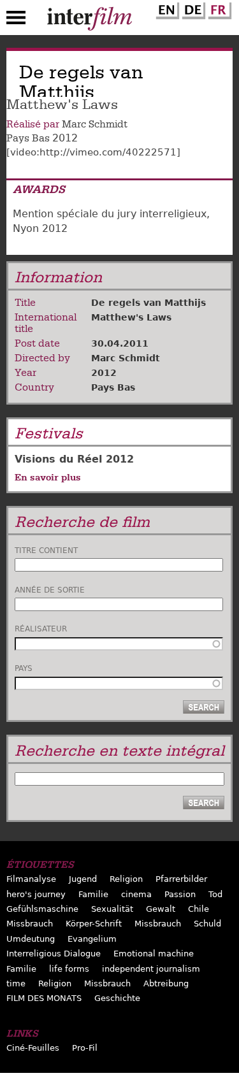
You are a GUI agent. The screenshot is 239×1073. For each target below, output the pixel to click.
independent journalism (151, 969)
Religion (126, 879)
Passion (180, 894)
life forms (69, 969)
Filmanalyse (31, 879)
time (15, 983)
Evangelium (92, 939)
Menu (15, 20)
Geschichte (117, 998)
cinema (136, 894)
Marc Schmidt (94, 124)
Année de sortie (50, 590)
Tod (215, 894)
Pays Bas (28, 138)
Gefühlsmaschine (42, 909)
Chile (198, 909)
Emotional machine (153, 953)
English (165, 8)
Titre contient (46, 550)
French (217, 8)
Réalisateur (41, 628)
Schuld (207, 923)
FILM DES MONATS (44, 998)
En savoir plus (48, 477)
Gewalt (160, 909)
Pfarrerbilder (181, 879)
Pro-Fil (85, 1048)
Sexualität (112, 909)
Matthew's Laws (131, 317)
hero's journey (36, 894)
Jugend (83, 879)
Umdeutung (30, 939)
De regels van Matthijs (148, 303)
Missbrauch (29, 923)
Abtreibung (166, 983)
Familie (93, 894)
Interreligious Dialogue (53, 953)
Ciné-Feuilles (32, 1048)
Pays (24, 668)
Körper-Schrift (94, 923)
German (191, 8)
